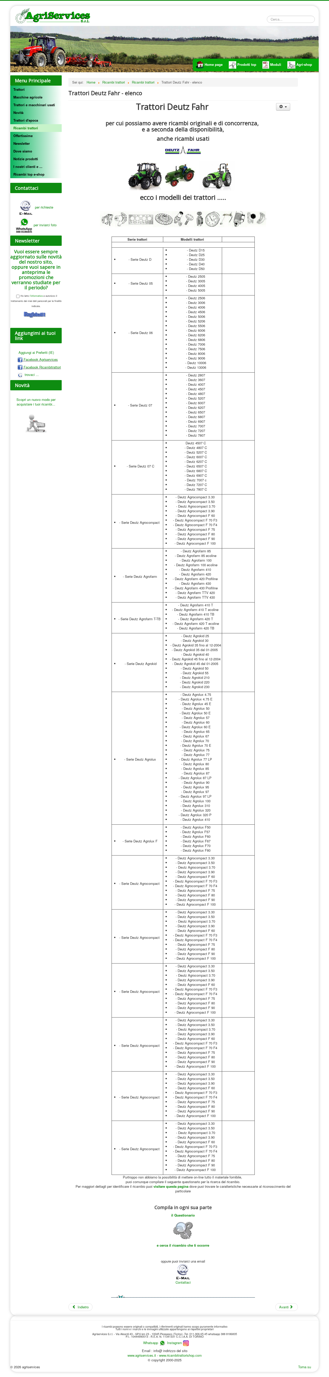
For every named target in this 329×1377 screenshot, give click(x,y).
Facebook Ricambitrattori (42, 367)
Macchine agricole (27, 97)
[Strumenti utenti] (283, 107)
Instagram (175, 1342)
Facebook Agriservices (40, 359)
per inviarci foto (45, 224)
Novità (18, 112)
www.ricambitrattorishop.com (180, 1355)
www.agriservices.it (142, 1355)
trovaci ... (31, 374)
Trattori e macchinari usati (34, 104)
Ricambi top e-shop (28, 174)
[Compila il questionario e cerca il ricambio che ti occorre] (183, 1229)
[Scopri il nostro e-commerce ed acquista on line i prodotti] (36, 421)
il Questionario (183, 1215)
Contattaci (183, 1282)
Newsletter (21, 143)
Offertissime (23, 135)
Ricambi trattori (25, 127)
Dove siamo (22, 151)
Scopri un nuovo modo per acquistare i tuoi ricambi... (36, 402)
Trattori (19, 89)
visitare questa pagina (170, 1186)
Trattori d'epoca (25, 120)
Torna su (304, 1366)
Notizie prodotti (25, 158)
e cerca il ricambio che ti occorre (183, 1245)
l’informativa (36, 296)
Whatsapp (150, 1342)
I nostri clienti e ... (27, 166)
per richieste (43, 207)
